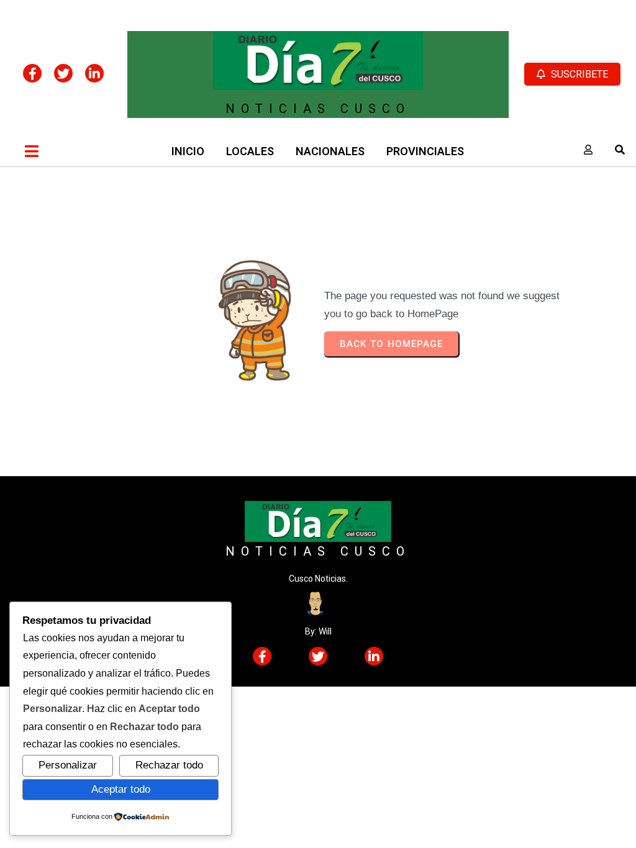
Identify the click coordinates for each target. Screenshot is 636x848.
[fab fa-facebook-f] (32, 73)
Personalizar (68, 765)
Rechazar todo (169, 765)
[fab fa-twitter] (63, 73)
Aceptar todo (120, 789)
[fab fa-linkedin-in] (94, 73)
